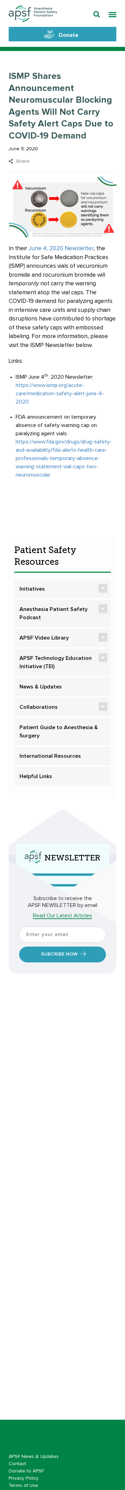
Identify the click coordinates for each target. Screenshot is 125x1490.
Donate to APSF (26, 1471)
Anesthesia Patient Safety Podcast (53, 613)
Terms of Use (23, 1485)
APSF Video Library (44, 638)
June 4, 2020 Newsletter (60, 249)
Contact (17, 1463)
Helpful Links (35, 776)
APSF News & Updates (34, 1456)
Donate (68, 35)
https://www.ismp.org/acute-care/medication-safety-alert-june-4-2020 (60, 393)
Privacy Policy (24, 1478)
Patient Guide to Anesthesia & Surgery (58, 731)
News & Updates (40, 687)
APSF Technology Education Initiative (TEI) (55, 662)
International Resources (50, 756)
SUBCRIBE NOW (59, 954)
